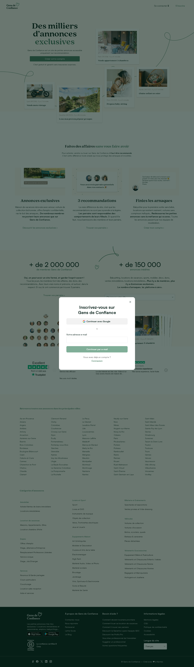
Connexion (97, 361)
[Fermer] (130, 302)
